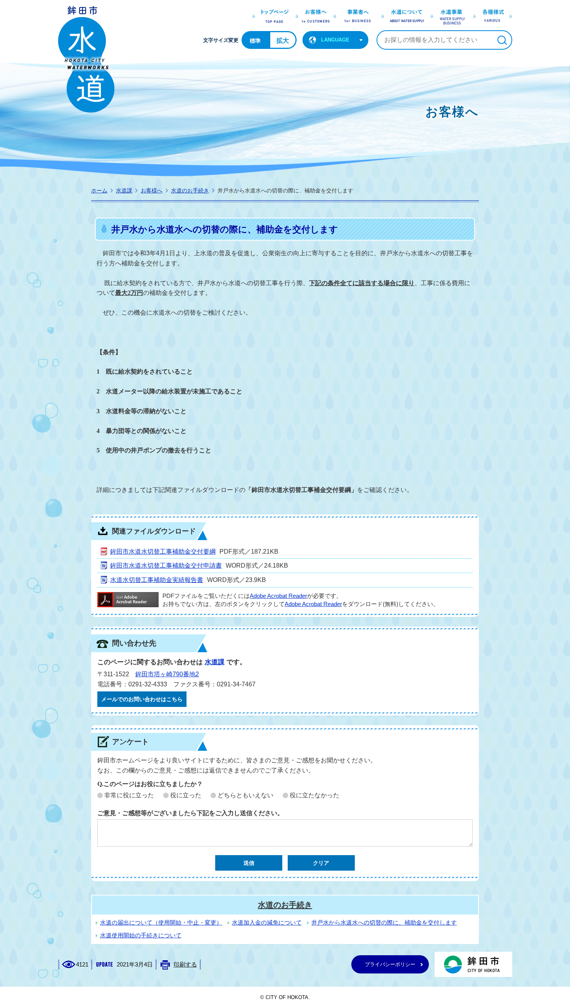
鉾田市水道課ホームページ (86, 59)
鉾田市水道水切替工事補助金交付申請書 (166, 565)
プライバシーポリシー (390, 964)
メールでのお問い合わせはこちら (142, 699)
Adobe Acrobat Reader (278, 596)
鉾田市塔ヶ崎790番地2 (167, 674)
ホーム (99, 190)
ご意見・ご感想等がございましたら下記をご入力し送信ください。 (190, 813)
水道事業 (448, 16)
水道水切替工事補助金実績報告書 (156, 580)
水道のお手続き (190, 190)
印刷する (185, 964)
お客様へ (312, 16)
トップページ (272, 16)
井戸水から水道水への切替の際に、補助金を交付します (384, 923)
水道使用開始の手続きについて (140, 935)
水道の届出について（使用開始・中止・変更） (161, 923)
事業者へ (355, 16)
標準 (255, 41)
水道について (403, 16)
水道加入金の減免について (267, 923)
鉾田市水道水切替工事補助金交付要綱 (163, 551)
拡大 (282, 40)
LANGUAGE (335, 40)
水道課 (124, 190)
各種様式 (491, 16)
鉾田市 (473, 964)
